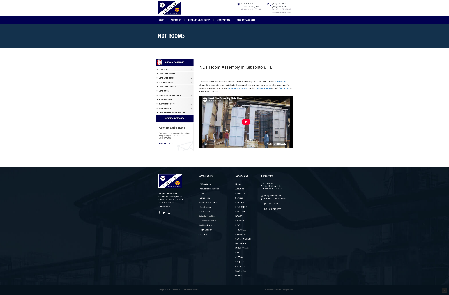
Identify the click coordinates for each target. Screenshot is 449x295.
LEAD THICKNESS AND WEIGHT (241, 230)
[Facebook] (159, 213)
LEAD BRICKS (164, 91)
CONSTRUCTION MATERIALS (170, 95)
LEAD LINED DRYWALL (167, 86)
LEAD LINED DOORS (166, 78)
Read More (163, 206)
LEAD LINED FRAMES (167, 73)
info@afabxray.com (272, 195)
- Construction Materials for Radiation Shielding (207, 211)
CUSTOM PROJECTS (167, 104)
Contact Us (223, 20)
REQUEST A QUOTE (246, 20)
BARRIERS (239, 220)
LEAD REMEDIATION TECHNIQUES (172, 112)
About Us (176, 20)
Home (161, 20)
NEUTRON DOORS (166, 82)
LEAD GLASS (164, 69)
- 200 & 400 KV (205, 184)
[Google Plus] (169, 213)
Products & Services (199, 20)
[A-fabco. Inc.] (169, 7)
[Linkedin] (164, 213)
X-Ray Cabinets (165, 108)
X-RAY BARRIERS (165, 99)
